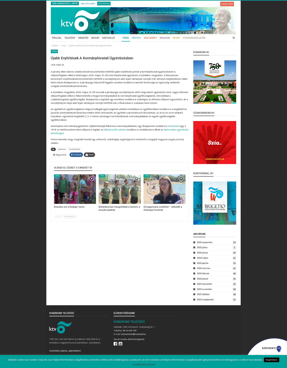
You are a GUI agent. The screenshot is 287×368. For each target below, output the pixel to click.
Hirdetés (83, 38)
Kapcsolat (108, 38)
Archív (95, 38)
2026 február (203, 273)
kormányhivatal (74, 149)
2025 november (204, 289)
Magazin (165, 38)
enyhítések (62, 149)
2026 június (202, 252)
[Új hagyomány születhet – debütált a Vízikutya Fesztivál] (165, 189)
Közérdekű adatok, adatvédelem (65, 350)
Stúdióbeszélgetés (194, 38)
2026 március (203, 268)
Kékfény (136, 38)
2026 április (202, 263)
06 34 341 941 (130, 330)
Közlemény (150, 38)
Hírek (126, 38)
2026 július (202, 247)
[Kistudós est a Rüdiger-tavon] (75, 189)
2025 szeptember (205, 299)
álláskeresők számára (115, 129)
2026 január (202, 279)
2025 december (204, 284)
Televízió (69, 38)
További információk (143, 364)
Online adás (227, 4)
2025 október (203, 294)
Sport (176, 38)
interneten (173, 125)
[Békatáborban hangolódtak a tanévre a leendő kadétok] (120, 189)
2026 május (202, 258)
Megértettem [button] (271, 359)
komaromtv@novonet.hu (134, 334)
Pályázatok (104, 3)
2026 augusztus (204, 242)
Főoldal (57, 38)
